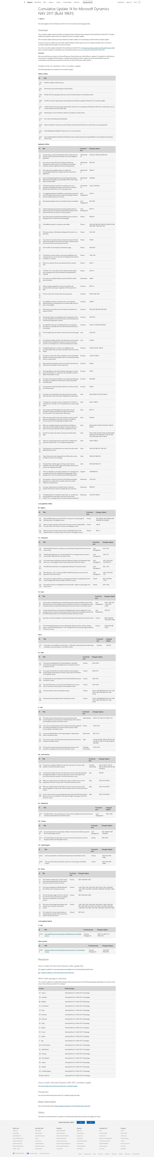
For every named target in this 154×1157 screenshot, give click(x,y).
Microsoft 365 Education (61, 1138)
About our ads (127, 1154)
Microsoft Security (80, 1133)
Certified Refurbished (39, 1143)
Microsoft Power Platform (82, 1141)
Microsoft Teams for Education (62, 1135)
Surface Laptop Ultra (17, 1135)
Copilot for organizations (17, 1141)
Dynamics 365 (79, 1135)
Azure (100, 1130)
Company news (124, 1135)
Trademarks (107, 1154)
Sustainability (123, 1148)
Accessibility (123, 1146)
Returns (36, 1138)
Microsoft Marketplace (103, 1143)
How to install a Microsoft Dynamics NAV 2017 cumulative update (59, 1086)
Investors (122, 1141)
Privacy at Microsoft (124, 1138)
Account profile (38, 1130)
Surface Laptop (16, 1133)
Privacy (94, 1154)
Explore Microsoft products (18, 1146)
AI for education (60, 1148)
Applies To (42, 18)
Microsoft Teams (80, 1143)
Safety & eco (114, 1154)
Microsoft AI (79, 1130)
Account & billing (67, 2)
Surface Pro (15, 1130)
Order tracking (38, 1141)
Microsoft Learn (102, 1135)
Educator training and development (63, 1143)
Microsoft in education (61, 1130)
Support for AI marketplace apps (105, 1138)
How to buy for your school (62, 1141)
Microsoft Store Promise (40, 1146)
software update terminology (62, 1106)
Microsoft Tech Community (104, 1141)
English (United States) (19, 1153)
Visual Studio (102, 1148)
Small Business (80, 1148)
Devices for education (61, 1133)
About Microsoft (124, 1133)
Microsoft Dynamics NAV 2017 (81, 1106)
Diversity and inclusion (125, 1143)
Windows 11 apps (16, 1148)
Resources (76, 2)
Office (44, 2)
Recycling (121, 1154)
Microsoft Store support (39, 1135)
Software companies (103, 1146)
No (91, 1122)
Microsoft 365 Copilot (81, 1146)
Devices (58, 2)
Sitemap (80, 1154)
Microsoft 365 (37, 2)
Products (51, 2)
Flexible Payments (38, 1148)
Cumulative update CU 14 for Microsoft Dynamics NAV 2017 (57, 972)
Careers (122, 1130)
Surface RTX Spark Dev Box (18, 1138)
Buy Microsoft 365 (87, 2)
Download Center (38, 1133)
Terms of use (100, 1154)
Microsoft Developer (103, 1133)
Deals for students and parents (63, 1146)
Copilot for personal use (17, 1143)
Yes (81, 1122)
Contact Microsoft (87, 1154)
